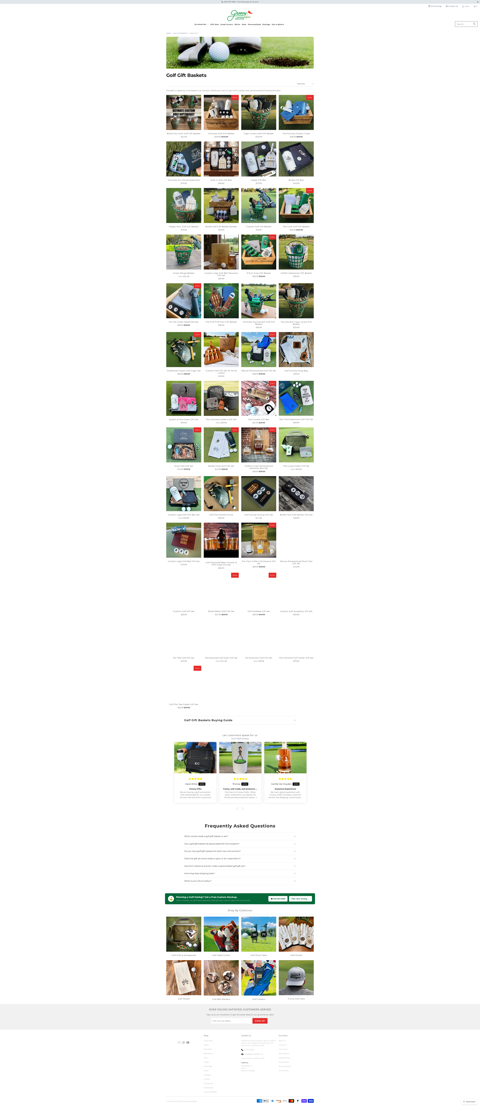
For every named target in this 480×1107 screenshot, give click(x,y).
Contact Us (283, 1045)
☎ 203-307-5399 (278, 899)
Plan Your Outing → (301, 899)
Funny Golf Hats (296, 980)
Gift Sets (207, 1079)
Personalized (208, 1088)
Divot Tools (208, 1049)
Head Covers (208, 1041)
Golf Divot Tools (258, 937)
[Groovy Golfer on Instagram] (184, 1042)
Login (466, 6)
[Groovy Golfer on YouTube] (188, 1042)
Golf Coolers (258, 980)
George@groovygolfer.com (253, 1054)
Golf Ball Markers (221, 980)
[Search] (474, 24)
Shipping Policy (284, 1058)
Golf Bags (207, 1075)
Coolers (206, 1062)
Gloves (206, 1070)
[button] (201, 24)
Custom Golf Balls (210, 1092)
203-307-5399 (230, 2)
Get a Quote (283, 1049)
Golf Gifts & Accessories (183, 937)
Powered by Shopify (189, 1101)
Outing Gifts (208, 1083)
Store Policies (284, 1070)
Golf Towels (183, 980)
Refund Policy (284, 1053)
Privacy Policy (284, 1062)
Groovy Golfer (177, 1101)
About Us (282, 1041)
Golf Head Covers (221, 937)
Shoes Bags (208, 1066)
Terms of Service (285, 1066)
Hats (205, 1058)
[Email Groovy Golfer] (179, 1042)
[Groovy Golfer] (240, 15)
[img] (195, 779)
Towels (206, 1045)
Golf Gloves (296, 937)
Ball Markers (208, 1053)
